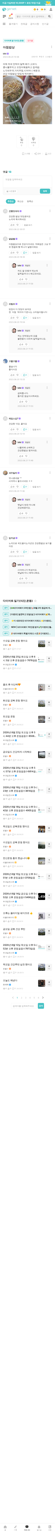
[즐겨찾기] (35, 601)
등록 (45, 191)
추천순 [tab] (11, 201)
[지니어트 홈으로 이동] (9, 9)
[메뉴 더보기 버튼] (4, 24)
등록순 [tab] (30, 201)
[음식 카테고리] (4, 16)
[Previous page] (13, 997)
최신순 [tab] (20, 201)
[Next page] (43, 997)
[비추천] (18, 225)
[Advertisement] (28, 32)
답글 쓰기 (28, 225)
